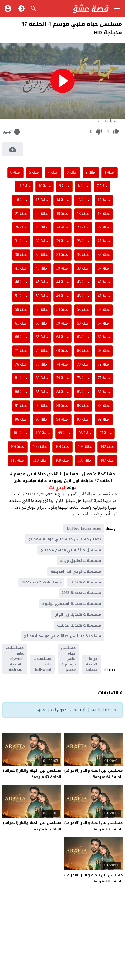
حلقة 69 (62, 351)
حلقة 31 (21, 241)
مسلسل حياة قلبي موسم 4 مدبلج (71, 550)
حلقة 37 (104, 268)
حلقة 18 (83, 214)
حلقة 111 (18, 460)
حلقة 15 (42, 200)
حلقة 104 (62, 447)
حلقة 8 (83, 186)
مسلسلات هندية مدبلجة (79, 625)
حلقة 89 (62, 406)
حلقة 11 (24, 186)
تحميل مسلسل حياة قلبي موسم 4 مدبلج (64, 539)
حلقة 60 (42, 323)
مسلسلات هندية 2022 (41, 582)
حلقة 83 (83, 392)
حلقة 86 (21, 392)
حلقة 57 (104, 323)
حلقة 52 (104, 310)
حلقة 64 (62, 337)
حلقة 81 (21, 378)
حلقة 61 (21, 323)
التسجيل (93, 710)
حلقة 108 (85, 460)
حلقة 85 (42, 392)
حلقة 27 (104, 241)
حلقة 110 (40, 460)
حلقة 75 (42, 364)
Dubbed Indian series (84, 528)
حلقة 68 (83, 351)
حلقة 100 (43, 433)
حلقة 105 (40, 447)
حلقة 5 (34, 172)
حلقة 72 (104, 364)
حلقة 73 (83, 364)
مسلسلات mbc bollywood (42, 664)
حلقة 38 (83, 268)
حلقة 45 (42, 282)
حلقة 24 (62, 227)
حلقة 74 (62, 364)
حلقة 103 (85, 447)
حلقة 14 (62, 200)
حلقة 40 (42, 268)
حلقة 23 (83, 227)
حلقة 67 (104, 351)
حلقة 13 (83, 200)
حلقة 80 (42, 378)
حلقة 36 (21, 255)
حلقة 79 (62, 378)
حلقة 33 (83, 255)
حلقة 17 (104, 214)
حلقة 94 (62, 419)
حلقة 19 (62, 214)
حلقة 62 (104, 337)
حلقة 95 (42, 419)
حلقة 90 (42, 406)
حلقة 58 (83, 323)
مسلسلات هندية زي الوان (77, 614)
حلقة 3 (72, 172)
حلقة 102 (107, 447)
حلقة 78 (83, 378)
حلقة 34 (62, 255)
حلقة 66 (21, 337)
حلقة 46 (21, 282)
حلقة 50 (42, 296)
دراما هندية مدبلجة (91, 664)
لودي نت (57, 487)
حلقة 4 (53, 172)
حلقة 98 (85, 433)
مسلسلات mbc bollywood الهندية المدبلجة (15, 658)
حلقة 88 (83, 406)
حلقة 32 (104, 255)
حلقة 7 (102, 186)
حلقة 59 (62, 323)
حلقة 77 (104, 378)
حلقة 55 (42, 310)
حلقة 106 (18, 447)
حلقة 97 (106, 433)
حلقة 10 (45, 186)
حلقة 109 (62, 460)
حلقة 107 (107, 460)
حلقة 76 (21, 364)
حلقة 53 (83, 310)
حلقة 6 (15, 172)
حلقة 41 (21, 268)
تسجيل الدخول (69, 710)
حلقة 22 (104, 227)
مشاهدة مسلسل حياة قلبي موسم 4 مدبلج (62, 636)
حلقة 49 (62, 296)
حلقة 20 (42, 214)
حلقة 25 (42, 227)
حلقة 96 (21, 419)
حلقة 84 (62, 392)
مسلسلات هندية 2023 (81, 592)
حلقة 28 (83, 241)
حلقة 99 (64, 433)
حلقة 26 (21, 227)
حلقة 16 (21, 200)
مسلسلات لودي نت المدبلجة (76, 571)
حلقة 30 (42, 241)
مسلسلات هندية (85, 582)
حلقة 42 (104, 282)
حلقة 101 (20, 433)
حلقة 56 (21, 310)
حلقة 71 (21, 351)
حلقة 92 (104, 419)
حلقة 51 (21, 296)
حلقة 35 (42, 255)
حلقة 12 (104, 200)
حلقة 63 (83, 337)
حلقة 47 (104, 296)
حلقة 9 (64, 186)
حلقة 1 (109, 172)
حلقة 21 (21, 214)
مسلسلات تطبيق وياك (80, 560)
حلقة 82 (104, 392)
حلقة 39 (62, 268)
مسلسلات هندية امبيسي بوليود (71, 603)
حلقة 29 (62, 241)
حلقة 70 (42, 351)
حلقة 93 (83, 419)
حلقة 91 (21, 406)
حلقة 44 (62, 282)
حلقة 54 (62, 310)
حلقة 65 (42, 337)
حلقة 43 (83, 282)
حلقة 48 (83, 296)
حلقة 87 (104, 406)
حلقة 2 (91, 172)
